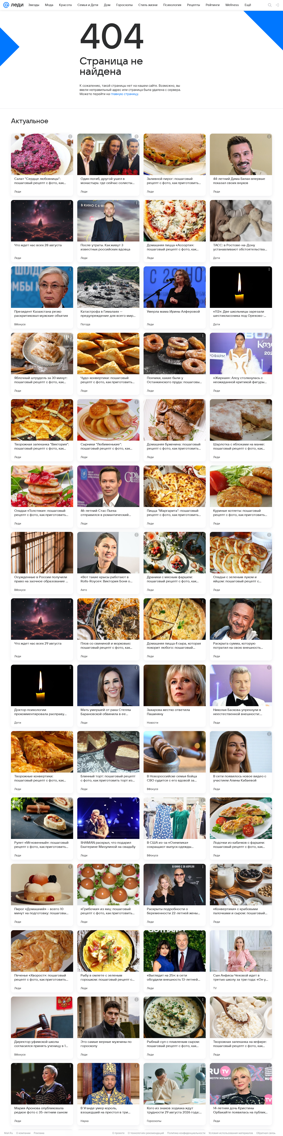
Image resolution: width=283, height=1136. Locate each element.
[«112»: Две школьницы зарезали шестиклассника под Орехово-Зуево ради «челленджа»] (241, 297)
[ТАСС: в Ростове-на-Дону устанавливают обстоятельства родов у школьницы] (241, 231)
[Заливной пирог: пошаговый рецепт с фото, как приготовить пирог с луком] (175, 165)
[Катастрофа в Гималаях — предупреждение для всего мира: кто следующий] (108, 297)
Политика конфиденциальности (186, 1133)
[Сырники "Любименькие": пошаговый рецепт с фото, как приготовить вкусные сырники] (108, 430)
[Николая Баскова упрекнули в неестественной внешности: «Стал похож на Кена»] (241, 696)
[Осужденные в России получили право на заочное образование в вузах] (42, 563)
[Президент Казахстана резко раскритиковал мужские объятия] (42, 297)
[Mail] (6, 5)
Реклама (39, 1133)
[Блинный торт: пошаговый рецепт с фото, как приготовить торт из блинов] (108, 762)
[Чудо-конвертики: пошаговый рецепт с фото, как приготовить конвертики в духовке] (108, 364)
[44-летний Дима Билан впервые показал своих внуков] (241, 165)
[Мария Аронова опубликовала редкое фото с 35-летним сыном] (42, 1094)
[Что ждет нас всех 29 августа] (42, 629)
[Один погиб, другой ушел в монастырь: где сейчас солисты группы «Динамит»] (108, 165)
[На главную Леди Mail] (16, 5)
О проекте (118, 1133)
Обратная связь (266, 1133)
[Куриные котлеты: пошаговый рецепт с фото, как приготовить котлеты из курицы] (241, 497)
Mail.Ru (8, 1133)
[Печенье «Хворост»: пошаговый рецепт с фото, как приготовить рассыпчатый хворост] (42, 961)
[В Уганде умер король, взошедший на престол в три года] (108, 1094)
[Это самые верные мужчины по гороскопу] (108, 1028)
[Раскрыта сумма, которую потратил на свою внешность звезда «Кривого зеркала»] (241, 629)
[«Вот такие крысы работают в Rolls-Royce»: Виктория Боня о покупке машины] (108, 563)
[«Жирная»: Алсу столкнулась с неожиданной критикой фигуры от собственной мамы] (241, 364)
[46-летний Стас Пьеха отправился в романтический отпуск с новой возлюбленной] (108, 497)
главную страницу (124, 94)
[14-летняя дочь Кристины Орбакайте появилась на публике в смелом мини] (241, 1094)
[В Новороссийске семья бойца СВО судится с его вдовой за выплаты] (175, 762)
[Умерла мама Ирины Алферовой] (175, 297)
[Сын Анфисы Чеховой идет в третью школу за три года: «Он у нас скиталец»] (241, 961)
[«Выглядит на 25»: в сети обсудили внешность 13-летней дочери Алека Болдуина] (175, 961)
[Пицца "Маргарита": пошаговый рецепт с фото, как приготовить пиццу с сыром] (175, 497)
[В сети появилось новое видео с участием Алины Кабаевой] (241, 762)
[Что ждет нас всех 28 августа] (42, 231)
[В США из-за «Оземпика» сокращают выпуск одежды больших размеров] (175, 828)
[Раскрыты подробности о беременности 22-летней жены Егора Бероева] (175, 895)
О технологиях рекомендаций (146, 1133)
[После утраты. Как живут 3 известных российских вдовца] (108, 231)
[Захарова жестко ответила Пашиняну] (175, 696)
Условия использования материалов (231, 1133)
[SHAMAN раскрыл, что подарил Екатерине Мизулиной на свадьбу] (108, 828)
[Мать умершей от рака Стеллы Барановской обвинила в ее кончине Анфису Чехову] (108, 696)
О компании (23, 1133)
